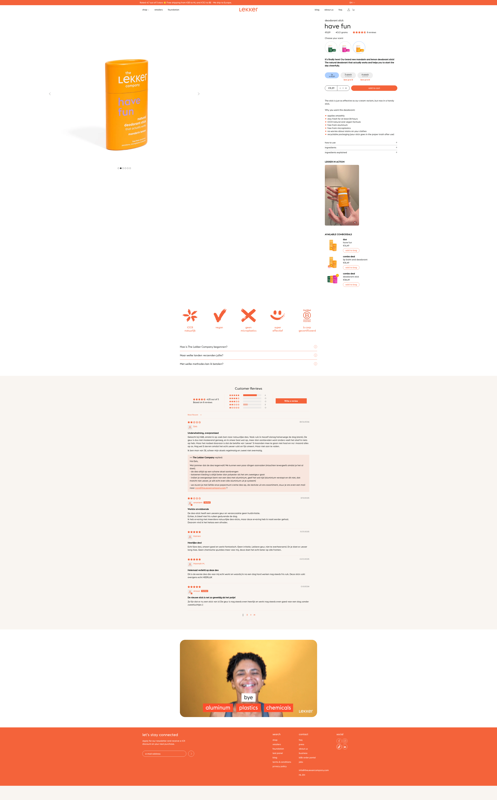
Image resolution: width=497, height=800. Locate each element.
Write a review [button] (291, 401)
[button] (359, 32)
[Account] (348, 9)
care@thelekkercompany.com (210, 488)
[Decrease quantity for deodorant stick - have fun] (340, 88)
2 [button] (247, 614)
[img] (194, 422)
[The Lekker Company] (248, 9)
